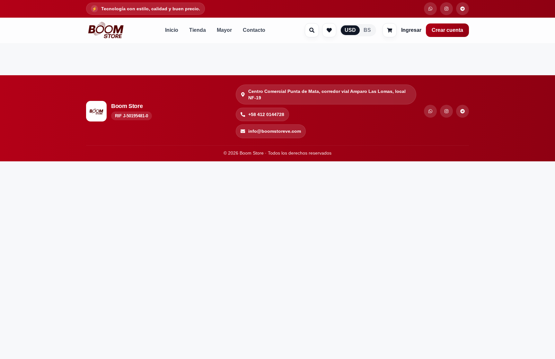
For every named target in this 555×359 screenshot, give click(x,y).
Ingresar (411, 30)
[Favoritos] (329, 30)
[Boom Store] (106, 30)
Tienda (197, 30)
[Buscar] (312, 30)
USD (350, 30)
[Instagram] (446, 111)
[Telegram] (462, 111)
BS (367, 30)
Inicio (171, 30)
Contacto (254, 30)
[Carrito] (390, 30)
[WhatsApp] (430, 111)
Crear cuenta (447, 30)
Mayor (224, 30)
